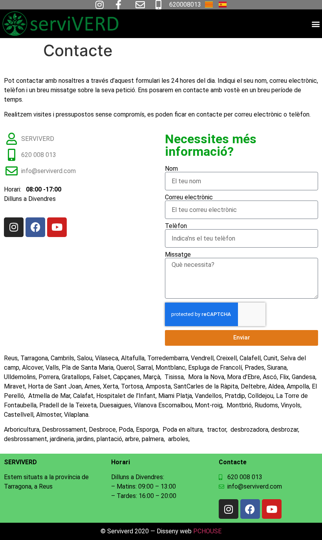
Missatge (178, 255)
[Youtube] (57, 227)
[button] (315, 23)
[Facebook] (35, 227)
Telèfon (176, 226)
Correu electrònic (189, 197)
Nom (171, 169)
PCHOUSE (207, 531)
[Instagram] (14, 227)
